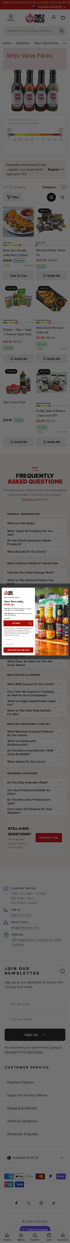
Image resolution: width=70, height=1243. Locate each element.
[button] (18, 623)
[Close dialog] (64, 591)
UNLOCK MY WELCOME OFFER (18, 650)
